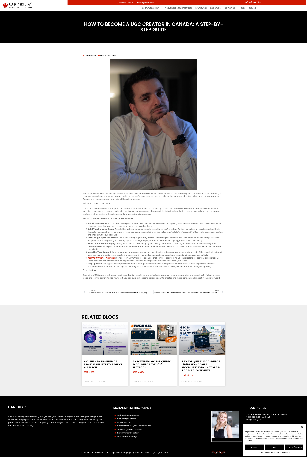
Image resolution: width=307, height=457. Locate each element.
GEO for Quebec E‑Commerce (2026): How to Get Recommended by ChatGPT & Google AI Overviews (200, 366)
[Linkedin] (250, 2)
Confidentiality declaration (269, 453)
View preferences (294, 447)
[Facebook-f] (246, 2)
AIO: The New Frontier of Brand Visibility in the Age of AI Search (103, 364)
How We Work (201, 8)
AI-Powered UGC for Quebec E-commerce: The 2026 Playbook (152, 364)
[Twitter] (255, 2)
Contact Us (230, 8)
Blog (243, 8)
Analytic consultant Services (178, 8)
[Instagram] (259, 2)
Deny (274, 447)
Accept (254, 447)
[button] (302, 427)
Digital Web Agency (150, 8)
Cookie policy (285, 453)
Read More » (89, 372)
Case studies (215, 8)
